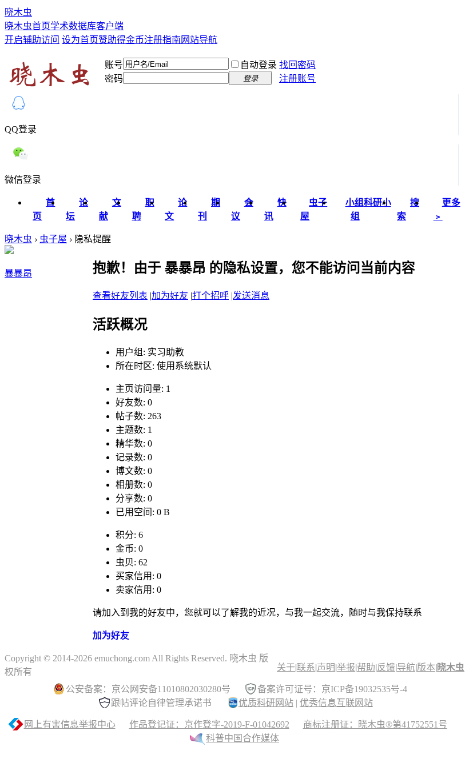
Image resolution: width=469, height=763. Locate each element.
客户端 (110, 26)
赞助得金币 (121, 40)
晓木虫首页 (27, 26)
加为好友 (170, 295)
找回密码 (297, 65)
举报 (346, 667)
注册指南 (162, 40)
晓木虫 (18, 12)
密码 (114, 78)
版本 (426, 667)
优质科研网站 (266, 703)
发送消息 (251, 295)
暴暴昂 (18, 273)
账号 (114, 65)
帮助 (366, 667)
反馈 (386, 667)
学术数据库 (73, 26)
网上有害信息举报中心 (70, 724)
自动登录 (258, 65)
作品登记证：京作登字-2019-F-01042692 (209, 724)
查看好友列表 (120, 295)
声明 (326, 667)
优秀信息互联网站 (336, 703)
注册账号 (297, 78)
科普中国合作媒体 (242, 738)
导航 (406, 667)
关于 (286, 667)
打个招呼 (210, 295)
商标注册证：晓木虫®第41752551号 (375, 724)
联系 (306, 667)
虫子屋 (53, 239)
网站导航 (199, 40)
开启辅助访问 (32, 40)
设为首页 (80, 40)
